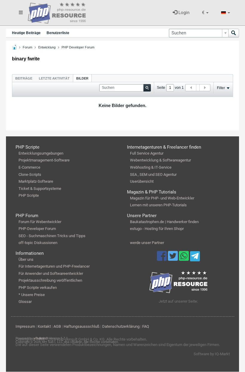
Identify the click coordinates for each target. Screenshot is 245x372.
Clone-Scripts (30, 174)
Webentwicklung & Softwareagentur (160, 160)
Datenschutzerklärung (121, 326)
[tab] (24, 78)
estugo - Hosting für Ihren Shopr (157, 228)
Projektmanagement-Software (44, 160)
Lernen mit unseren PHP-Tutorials (158, 205)
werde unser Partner (147, 242)
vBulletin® (41, 338)
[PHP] (56, 12)
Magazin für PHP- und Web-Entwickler (162, 198)
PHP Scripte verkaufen (38, 287)
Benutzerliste (58, 33)
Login (183, 12)
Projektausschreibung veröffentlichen (50, 280)
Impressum (25, 326)
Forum (27, 47)
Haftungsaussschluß (81, 326)
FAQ (145, 326)
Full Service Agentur (146, 153)
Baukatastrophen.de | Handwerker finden (164, 221)
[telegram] (195, 257)
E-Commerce (29, 167)
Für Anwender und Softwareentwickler (51, 273)
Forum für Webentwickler (40, 221)
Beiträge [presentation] (23, 78)
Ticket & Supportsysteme (40, 188)
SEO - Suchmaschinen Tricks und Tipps (52, 236)
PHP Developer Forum (78, 47)
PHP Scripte (29, 195)
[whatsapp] (184, 258)
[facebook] (162, 258)
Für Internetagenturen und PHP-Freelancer (54, 266)
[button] (205, 12)
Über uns (26, 259)
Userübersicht (142, 181)
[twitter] (173, 258)
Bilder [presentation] (82, 78)
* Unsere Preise (32, 294)
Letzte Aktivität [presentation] (54, 78)
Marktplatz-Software (36, 181)
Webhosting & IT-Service (151, 167)
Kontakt (44, 326)
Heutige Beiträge (26, 33)
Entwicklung (47, 47)
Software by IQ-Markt (212, 354)
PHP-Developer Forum (37, 228)
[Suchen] (233, 33)
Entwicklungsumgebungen (41, 153)
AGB (57, 326)
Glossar (25, 301)
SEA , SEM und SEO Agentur (153, 174)
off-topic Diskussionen (38, 242)
